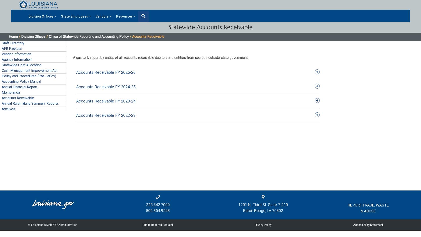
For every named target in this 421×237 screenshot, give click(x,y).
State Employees (74, 16)
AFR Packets (12, 49)
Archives (8, 109)
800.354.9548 (158, 210)
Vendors (102, 16)
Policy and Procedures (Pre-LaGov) (29, 76)
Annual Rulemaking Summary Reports (30, 103)
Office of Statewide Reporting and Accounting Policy (89, 36)
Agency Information (17, 59)
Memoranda (11, 92)
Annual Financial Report (19, 87)
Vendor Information (16, 54)
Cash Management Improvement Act (29, 70)
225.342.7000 (158, 204)
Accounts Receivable (18, 98)
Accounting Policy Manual (21, 81)
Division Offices (41, 16)
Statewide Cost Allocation (21, 65)
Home (13, 36)
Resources (124, 16)
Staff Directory (13, 43)
